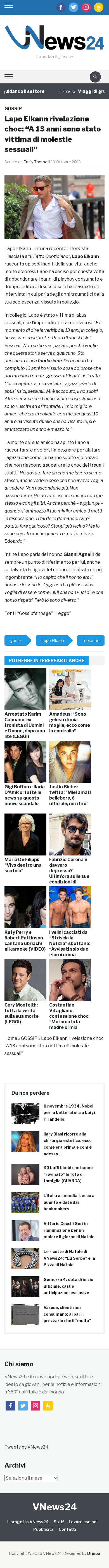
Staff (59, 1521)
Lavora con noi (83, 1521)
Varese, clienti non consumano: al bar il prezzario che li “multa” (67, 1314)
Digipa (93, 1553)
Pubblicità (43, 1529)
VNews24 (54, 1507)
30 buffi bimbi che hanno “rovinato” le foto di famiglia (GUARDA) (68, 1174)
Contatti (67, 1529)
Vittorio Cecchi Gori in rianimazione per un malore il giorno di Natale (69, 1230)
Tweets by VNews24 (26, 1447)
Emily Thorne (35, 161)
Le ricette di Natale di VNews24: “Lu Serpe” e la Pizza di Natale (69, 1258)
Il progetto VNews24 (28, 1521)
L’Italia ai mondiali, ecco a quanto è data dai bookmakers (69, 1202)
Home (10, 1038)
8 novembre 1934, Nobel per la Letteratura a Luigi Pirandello (69, 1113)
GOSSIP (13, 108)
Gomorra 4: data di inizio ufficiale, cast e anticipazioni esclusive (68, 1286)
